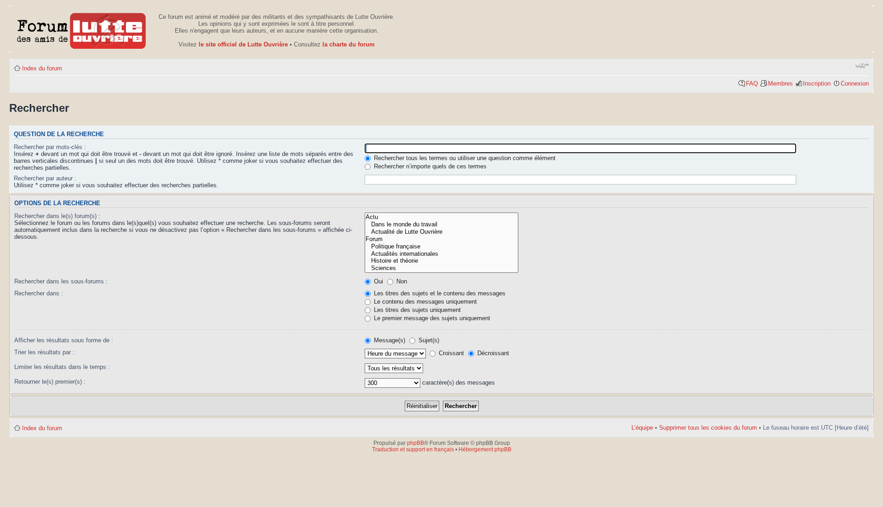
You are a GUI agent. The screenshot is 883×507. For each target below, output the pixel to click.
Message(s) (389, 340)
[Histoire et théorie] (441, 261)
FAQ (752, 83)
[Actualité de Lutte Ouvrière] (441, 232)
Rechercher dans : (38, 293)
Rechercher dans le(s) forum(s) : (57, 216)
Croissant (450, 353)
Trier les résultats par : (44, 352)
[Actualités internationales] (441, 254)
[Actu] (441, 217)
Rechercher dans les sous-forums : (61, 281)
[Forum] (441, 239)
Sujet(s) (428, 340)
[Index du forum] (81, 29)
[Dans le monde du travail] (441, 224)
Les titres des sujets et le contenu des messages (438, 293)
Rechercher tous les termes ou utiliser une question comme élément (464, 158)
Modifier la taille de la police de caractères (862, 65)
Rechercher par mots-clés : (50, 147)
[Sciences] (441, 268)
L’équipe (642, 427)
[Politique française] (441, 246)
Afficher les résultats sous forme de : (63, 340)
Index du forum (42, 68)
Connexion (855, 83)
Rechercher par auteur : (45, 178)
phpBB (415, 443)
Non (401, 281)
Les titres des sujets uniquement (416, 309)
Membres (780, 83)
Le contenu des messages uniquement (424, 301)
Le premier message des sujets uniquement (431, 318)
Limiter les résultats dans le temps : (62, 366)
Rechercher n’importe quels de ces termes (429, 166)
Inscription (817, 83)
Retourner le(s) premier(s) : (50, 381)
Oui (377, 281)
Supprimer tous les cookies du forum (708, 427)
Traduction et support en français (413, 449)
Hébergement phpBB (485, 449)
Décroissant (492, 353)
